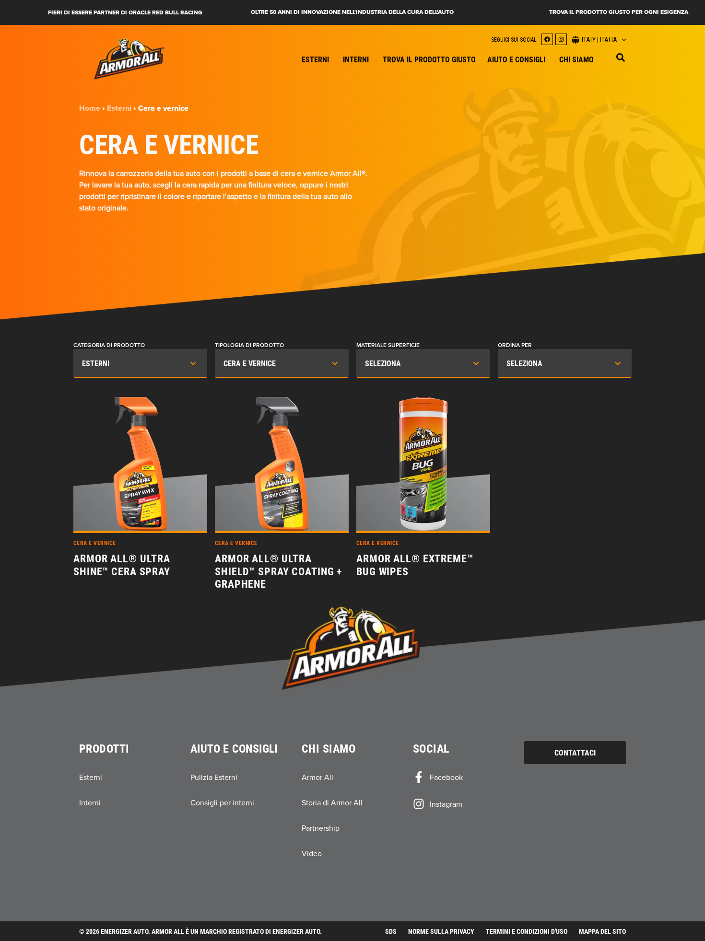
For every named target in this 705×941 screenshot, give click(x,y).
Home (89, 108)
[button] (620, 57)
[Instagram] (561, 39)
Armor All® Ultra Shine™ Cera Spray (121, 565)
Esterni (119, 108)
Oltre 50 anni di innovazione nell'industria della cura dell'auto (352, 12)
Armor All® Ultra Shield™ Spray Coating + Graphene (278, 571)
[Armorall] (129, 59)
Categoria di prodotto (109, 345)
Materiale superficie (388, 345)
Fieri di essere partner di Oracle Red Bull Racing (125, 12)
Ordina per (515, 345)
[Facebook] (547, 39)
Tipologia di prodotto (249, 345)
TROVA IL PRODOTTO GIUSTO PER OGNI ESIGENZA (618, 12)
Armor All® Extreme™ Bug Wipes (414, 565)
